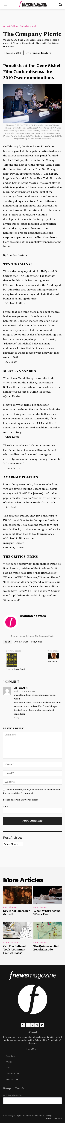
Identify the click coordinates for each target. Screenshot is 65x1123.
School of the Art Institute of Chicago (35, 1115)
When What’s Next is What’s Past (46, 912)
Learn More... (32, 1049)
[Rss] (23, 1025)
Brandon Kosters (40, 53)
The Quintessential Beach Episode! (46, 948)
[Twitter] (32, 1025)
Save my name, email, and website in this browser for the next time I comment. (31, 791)
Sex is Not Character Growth (16, 912)
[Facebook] (28, 1025)
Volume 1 (53, 661)
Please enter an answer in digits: (20, 799)
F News (14, 636)
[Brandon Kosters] (10, 622)
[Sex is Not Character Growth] (17, 895)
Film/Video (36, 641)
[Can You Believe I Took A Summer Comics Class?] (17, 930)
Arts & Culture (10, 26)
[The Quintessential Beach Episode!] (47, 930)
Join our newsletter (12, 1095)
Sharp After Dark (15, 669)
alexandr (21, 688)
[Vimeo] (42, 1025)
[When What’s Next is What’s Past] (47, 895)
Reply (16, 718)
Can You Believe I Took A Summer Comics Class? (14, 949)
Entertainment (28, 26)
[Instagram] (37, 1025)
